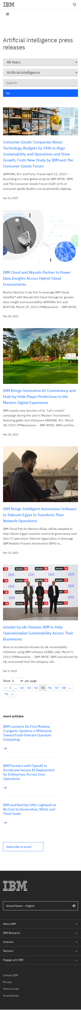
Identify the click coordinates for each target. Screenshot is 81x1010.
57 (57, 688)
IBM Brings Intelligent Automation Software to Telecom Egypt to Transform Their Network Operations (39, 514)
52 (22, 688)
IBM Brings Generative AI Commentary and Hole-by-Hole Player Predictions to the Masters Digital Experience (39, 396)
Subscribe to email (18, 847)
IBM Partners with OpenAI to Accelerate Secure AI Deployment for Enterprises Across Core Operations (28, 772)
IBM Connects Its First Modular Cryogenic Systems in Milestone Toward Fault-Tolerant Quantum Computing (27, 733)
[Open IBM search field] (74, 4)
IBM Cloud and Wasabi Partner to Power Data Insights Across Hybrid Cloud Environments (37, 278)
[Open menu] (7, 13)
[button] (23, 846)
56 (50, 688)
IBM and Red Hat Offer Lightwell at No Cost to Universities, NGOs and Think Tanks (29, 809)
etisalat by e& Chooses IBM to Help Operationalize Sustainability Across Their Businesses (38, 633)
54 (36, 688)
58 (64, 688)
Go (8, 93)
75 (6, 694)
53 (29, 688)
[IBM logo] (10, 4)
